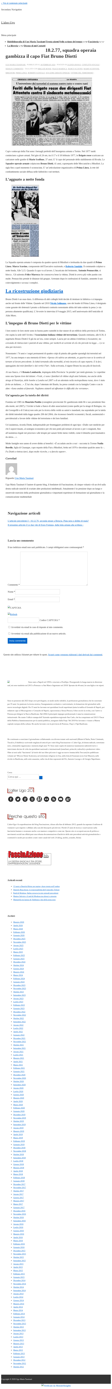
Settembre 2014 (19, 1290)
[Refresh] (12, 614)
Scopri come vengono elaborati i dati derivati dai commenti (75, 654)
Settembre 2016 (19, 1221)
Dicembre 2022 (19, 1012)
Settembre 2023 (19, 995)
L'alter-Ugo (8, 22)
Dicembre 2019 (19, 1115)
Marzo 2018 (18, 1174)
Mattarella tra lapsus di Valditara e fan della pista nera (34, 900)
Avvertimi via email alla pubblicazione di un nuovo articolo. (38, 633)
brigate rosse (44, 69)
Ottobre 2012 (18, 1367)
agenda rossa (74, 65)
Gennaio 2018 (18, 1181)
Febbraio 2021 (19, 1068)
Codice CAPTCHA (49, 620)
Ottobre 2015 (18, 1257)
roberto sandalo (36, 73)
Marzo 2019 (18, 1138)
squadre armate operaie (58, 73)
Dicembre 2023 (19, 985)
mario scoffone (91, 69)
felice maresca (59, 69)
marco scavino (75, 69)
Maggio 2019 (18, 1131)
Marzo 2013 (18, 1350)
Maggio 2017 (18, 1201)
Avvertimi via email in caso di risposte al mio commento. (37, 627)
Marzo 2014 (18, 1310)
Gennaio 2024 (18, 982)
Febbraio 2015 (19, 1274)
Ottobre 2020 (18, 1081)
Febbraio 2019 (19, 1141)
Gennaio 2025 (18, 959)
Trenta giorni (52, 41)
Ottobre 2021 (18, 1045)
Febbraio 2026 (19, 932)
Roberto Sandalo (73, 266)
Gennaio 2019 (18, 1144)
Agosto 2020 (18, 1088)
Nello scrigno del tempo (70, 41)
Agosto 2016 (18, 1224)
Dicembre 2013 (19, 1320)
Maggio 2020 (18, 1098)
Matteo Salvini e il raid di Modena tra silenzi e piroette (35, 896)
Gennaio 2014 (18, 1317)
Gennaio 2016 (18, 1247)
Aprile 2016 (18, 1237)
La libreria (12, 45)
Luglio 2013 (18, 1337)
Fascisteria (93, 41)
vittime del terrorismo (82, 73)
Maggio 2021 (18, 1058)
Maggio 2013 (18, 1343)
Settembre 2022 (19, 1022)
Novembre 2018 (19, 1151)
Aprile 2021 (18, 1061)
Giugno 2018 (18, 1164)
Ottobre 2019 (18, 1121)
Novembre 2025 (19, 942)
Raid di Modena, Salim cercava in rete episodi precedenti (35, 893)
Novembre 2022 (19, 1015)
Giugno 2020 (18, 1095)
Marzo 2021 (18, 1065)
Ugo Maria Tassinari (24, 478)
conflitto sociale (90, 65)
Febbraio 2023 (19, 1005)
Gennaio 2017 (18, 1207)
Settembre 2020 (19, 1085)
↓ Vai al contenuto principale (14, 3)
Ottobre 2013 (18, 1327)
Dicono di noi (30, 45)
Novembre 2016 (19, 1214)
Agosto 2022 (18, 1025)
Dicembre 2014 (19, 1280)
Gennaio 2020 (18, 1111)
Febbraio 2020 (19, 1108)
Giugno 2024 (18, 969)
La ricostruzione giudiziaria (34, 291)
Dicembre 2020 (19, 1075)
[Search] (40, 777)
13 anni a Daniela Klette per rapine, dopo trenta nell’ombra (36, 886)
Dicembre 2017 (19, 1184)
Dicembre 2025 (19, 939)
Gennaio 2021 (18, 1071)
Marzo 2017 (18, 1204)
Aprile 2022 (18, 1032)
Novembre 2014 (19, 1284)
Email (10, 599)
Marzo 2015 (18, 1270)
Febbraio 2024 (19, 978)
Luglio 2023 (18, 1002)
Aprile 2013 (18, 1347)
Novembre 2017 (19, 1187)
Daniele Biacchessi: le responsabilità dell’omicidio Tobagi (36, 890)
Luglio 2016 (18, 1227)
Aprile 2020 (18, 1101)
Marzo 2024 (18, 975)
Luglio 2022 (18, 1028)
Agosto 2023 (18, 998)
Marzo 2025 (18, 952)
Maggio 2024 (18, 972)
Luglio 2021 (18, 1055)
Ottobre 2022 (18, 1018)
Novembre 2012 (19, 1363)
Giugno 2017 (18, 1197)
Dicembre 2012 (19, 1360)
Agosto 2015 (18, 1264)
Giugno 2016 (18, 1231)
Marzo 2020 (18, 1105)
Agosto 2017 (18, 1194)
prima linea (21, 73)
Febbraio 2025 (19, 955)
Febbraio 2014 (19, 1314)
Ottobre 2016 (18, 1217)
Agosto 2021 (18, 1052)
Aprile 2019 (18, 1134)
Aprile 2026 (18, 925)
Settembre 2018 (19, 1158)
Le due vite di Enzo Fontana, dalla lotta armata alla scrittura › (45, 525)
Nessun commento (14, 69)
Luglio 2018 (18, 1161)
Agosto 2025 (18, 945)
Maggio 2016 (18, 1234)
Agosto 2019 (18, 1128)
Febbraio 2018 (19, 1178)
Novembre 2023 (19, 988)
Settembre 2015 (19, 1260)
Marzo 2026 (18, 929)
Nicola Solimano (58, 303)
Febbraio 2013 (19, 1353)
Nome (10, 592)
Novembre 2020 (19, 1078)
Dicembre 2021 (19, 1038)
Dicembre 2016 (19, 1211)
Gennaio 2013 (18, 1357)
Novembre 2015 (19, 1254)
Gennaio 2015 (18, 1277)
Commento (14, 585)
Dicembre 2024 (19, 962)
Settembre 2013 (19, 1330)
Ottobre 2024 (18, 965)
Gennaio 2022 (18, 1035)
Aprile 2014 (18, 1307)
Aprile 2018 (18, 1171)
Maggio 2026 (18, 922)
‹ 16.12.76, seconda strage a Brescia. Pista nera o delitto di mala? (48, 521)
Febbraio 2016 (19, 1244)
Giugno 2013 (18, 1340)
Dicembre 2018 (19, 1148)
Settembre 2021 (19, 1048)
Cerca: (10, 772)
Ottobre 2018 (18, 1154)
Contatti (41, 45)
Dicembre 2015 (19, 1251)
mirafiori (10, 73)
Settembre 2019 (19, 1124)
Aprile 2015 (18, 1267)
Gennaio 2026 (18, 935)
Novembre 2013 (19, 1323)
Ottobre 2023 (18, 992)
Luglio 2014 (18, 1297)
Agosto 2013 (18, 1333)
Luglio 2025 (18, 949)
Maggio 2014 (18, 1304)
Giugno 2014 (18, 1300)
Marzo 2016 (18, 1241)
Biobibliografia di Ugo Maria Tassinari (26, 41)
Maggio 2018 (18, 1168)
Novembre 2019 (19, 1118)
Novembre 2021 (19, 1041)
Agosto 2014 (18, 1294)
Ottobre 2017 (18, 1191)
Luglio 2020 (18, 1091)
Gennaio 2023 (18, 1008)
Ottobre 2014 (18, 1287)
